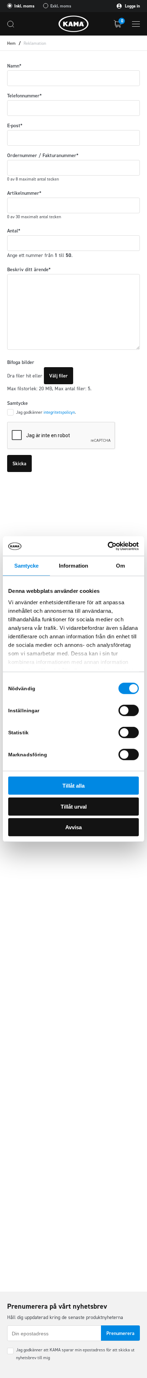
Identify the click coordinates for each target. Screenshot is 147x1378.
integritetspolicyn (59, 412)
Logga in (132, 6)
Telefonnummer (24, 95)
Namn (14, 66)
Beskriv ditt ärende (29, 269)
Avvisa (73, 827)
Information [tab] (73, 566)
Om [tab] (120, 566)
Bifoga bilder (20, 362)
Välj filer (58, 375)
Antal (13, 230)
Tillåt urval (74, 806)
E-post (14, 125)
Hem (11, 43)
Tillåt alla (73, 786)
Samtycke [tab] (26, 566)
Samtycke (17, 403)
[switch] (128, 710)
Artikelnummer (24, 193)
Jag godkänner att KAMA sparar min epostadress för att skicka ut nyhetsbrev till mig (75, 1354)
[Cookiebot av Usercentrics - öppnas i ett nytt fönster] (107, 546)
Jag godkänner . (46, 412)
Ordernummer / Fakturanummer (42, 155)
